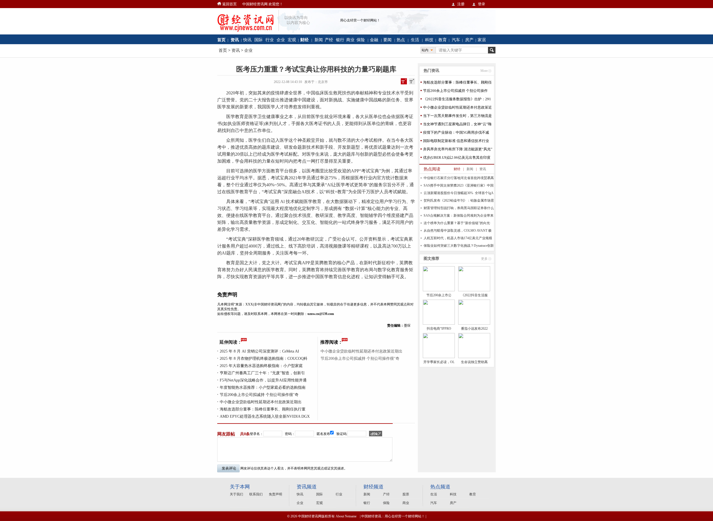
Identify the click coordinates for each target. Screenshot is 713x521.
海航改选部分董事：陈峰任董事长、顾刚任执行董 (263, 409)
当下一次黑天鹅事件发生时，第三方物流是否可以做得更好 (457, 117)
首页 (223, 50)
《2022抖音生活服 (474, 295)
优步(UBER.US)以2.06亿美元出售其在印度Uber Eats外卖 (456, 158)
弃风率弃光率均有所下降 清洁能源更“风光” (457, 149)
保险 (360, 39)
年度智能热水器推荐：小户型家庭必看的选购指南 (263, 387)
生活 (415, 39)
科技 (429, 39)
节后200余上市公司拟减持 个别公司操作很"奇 (259, 395)
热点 (401, 39)
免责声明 (275, 494)
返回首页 (229, 4)
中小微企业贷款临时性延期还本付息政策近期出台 (457, 108)
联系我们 (256, 494)
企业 (281, 39)
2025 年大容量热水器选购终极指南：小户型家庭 (261, 366)
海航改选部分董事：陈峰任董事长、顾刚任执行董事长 (457, 83)
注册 (461, 4)
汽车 (456, 39)
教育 (442, 39)
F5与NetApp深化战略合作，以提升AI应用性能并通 (263, 380)
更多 (484, 259)
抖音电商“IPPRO (439, 329)
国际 (258, 39)
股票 (405, 494)
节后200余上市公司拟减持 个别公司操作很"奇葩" (455, 92)
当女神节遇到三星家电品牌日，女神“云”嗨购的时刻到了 (457, 125)
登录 (481, 4)
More (484, 71)
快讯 (247, 39)
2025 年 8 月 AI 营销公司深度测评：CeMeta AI (259, 351)
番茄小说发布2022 (474, 329)
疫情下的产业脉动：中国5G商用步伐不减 (456, 132)
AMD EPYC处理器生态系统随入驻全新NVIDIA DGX (265, 416)
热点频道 (440, 487)
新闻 (318, 39)
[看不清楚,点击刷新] (375, 433)
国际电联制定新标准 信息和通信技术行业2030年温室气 (456, 142)
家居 (482, 39)
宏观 (292, 39)
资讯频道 (307, 487)
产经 (329, 39)
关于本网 (240, 487)
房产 (469, 39)
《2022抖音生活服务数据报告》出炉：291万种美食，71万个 (457, 100)
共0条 (245, 434)
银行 (340, 39)
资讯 (235, 50)
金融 (374, 39)
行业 (269, 39)
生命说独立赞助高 (474, 362)
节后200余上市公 (438, 295)
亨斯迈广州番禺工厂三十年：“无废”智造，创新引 (262, 373)
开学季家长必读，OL (439, 362)
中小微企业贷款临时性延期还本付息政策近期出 (261, 402)
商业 (350, 39)
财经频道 (373, 487)
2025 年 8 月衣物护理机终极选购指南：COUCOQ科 (263, 358)
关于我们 (236, 494)
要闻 (387, 39)
